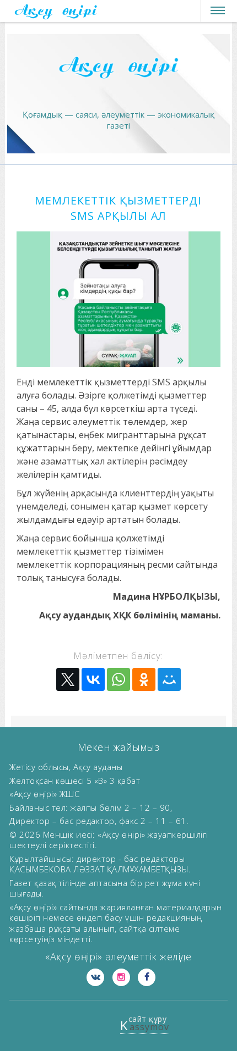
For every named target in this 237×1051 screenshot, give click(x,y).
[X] (67, 679)
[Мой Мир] (169, 679)
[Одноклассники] (143, 679)
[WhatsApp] (118, 679)
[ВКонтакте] (93, 679)
